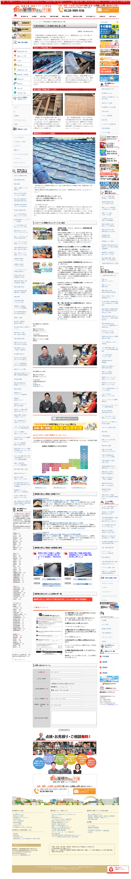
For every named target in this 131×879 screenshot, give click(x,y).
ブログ (40, 21)
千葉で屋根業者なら (107, 633)
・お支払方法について (18, 825)
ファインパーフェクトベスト (109, 596)
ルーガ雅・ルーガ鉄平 (20, 141)
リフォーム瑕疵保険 (107, 115)
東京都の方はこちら (40, 487)
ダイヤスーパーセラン (107, 583)
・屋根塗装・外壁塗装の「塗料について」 (98, 817)
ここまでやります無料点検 (109, 124)
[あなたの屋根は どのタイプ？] (13, 103)
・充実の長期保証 (16, 822)
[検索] (117, 22)
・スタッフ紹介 (91, 825)
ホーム (35, 21)
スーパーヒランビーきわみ (21, 154)
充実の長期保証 (106, 128)
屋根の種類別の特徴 (19, 179)
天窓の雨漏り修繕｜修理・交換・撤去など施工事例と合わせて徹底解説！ (22, 484)
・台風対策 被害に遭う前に (58, 824)
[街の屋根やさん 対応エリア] (117, 647)
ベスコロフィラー (106, 591)
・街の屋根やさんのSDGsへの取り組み (22, 827)
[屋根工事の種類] (17, 46)
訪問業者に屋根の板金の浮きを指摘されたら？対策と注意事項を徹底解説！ (110, 246)
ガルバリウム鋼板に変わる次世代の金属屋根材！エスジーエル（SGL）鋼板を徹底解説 (22, 457)
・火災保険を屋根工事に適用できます (60, 828)
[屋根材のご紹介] (17, 133)
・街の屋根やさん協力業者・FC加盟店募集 (98, 830)
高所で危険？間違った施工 (21, 469)
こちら (87, 209)
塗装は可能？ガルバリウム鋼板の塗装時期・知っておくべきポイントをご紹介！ (22, 450)
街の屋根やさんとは (107, 93)
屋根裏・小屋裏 (18, 317)
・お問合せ (90, 832)
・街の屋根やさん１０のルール (20, 817)
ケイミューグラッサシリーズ (21, 167)
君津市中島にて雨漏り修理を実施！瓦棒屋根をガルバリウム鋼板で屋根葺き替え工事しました (80, 555)
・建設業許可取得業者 (92, 827)
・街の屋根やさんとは (18, 814)
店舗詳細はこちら (38, 386)
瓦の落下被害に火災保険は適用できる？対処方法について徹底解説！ (110, 303)
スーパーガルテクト (19, 137)
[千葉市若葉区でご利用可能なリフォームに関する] (65, 429)
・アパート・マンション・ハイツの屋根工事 (62, 832)
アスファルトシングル (20, 120)
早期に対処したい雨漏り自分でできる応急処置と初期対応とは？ (110, 496)
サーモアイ (105, 587)
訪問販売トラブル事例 (107, 241)
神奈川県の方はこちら (60, 487)
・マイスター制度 (16, 824)
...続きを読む (81, 506)
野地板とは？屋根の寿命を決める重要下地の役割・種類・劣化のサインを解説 (62, 523)
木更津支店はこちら (113, 704)
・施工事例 (15, 833)
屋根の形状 (17, 296)
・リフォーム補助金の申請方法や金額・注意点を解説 (64, 836)
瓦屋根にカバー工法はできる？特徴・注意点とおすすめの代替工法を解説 (61, 534)
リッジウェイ (17, 158)
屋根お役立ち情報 (106, 445)
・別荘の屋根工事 (55, 833)
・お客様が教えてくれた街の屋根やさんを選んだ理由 (26, 838)
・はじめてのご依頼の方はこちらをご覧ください (63, 814)
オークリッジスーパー (20, 162)
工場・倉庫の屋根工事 (107, 547)
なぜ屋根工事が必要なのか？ (109, 275)
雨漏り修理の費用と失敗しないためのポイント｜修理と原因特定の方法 (110, 318)
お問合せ (104, 641)
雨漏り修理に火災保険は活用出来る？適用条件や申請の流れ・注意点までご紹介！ (110, 310)
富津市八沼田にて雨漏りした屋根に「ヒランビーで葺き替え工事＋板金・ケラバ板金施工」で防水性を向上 (49, 555)
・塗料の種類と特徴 (92, 819)
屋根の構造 (17, 184)
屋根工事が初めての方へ (108, 89)
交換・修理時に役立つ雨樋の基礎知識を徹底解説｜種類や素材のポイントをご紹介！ (22, 503)
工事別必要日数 (106, 436)
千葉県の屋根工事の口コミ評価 (110, 263)
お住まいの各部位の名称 (20, 175)
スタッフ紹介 (105, 624)
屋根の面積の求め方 (19, 287)
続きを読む (87, 242)
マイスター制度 (106, 132)
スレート (16, 107)
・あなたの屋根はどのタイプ (94, 814)
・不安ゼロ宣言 (16, 819)
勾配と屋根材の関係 (19, 338)
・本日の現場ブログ (17, 837)
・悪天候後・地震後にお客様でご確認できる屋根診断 (101, 816)
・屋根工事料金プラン (56, 817)
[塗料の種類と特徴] (117, 579)
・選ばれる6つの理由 (17, 816)
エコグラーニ (17, 145)
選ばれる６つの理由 (107, 103)
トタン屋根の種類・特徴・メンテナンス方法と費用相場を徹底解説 (110, 349)
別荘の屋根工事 (106, 557)
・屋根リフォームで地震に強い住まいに (61, 827)
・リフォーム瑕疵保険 (18, 820)
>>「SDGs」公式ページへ (18, 659)
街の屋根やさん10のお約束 (109, 107)
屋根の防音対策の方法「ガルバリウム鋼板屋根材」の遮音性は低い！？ (110, 325)
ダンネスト (105, 600)
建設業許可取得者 (106, 628)
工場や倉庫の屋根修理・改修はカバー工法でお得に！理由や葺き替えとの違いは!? (110, 519)
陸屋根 (16, 124)
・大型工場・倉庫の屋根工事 (58, 830)
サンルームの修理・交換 (108, 567)
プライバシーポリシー (107, 637)
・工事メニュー (55, 816)
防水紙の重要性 (18, 379)
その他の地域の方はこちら (78, 487)
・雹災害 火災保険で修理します (59, 825)
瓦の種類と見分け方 (19, 354)
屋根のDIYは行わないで (20, 473)
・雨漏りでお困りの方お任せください (60, 820)
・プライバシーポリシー (93, 829)
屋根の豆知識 (17, 389)
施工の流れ (105, 120)
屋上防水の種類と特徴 (20, 210)
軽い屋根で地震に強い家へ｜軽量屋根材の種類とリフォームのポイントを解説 (62, 511)
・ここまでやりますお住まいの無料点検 (61, 819)
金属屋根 (16, 115)
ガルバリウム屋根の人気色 (109, 427)
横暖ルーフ (17, 150)
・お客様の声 (15, 835)
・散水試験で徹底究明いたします (59, 822)
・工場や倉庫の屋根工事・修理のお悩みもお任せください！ (66, 835)
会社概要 (104, 620)
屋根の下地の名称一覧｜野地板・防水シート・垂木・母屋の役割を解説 (60, 500)
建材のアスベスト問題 (20, 369)
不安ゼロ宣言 (105, 111)
